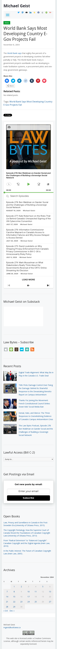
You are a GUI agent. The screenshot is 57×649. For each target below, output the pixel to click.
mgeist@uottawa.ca (12, 627)
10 (28, 591)
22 (14, 601)
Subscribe (28, 498)
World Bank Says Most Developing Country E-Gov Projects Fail (25, 33)
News (7, 23)
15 (14, 596)
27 (50, 601)
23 (21, 601)
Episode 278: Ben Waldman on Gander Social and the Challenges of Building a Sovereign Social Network (27, 205)
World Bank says (14, 53)
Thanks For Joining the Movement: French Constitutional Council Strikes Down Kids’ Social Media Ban (34, 403)
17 (28, 596)
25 (36, 601)
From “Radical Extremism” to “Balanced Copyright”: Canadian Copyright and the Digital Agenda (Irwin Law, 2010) (26, 543)
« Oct (5, 610)
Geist (16, 5)
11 (36, 591)
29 (14, 606)
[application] (28, 157)
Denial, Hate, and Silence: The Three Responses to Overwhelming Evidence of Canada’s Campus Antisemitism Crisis (36, 416)
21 (7, 601)
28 (7, 606)
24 (28, 601)
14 (7, 596)
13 (50, 591)
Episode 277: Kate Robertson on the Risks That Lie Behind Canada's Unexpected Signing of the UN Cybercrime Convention (28, 218)
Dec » (12, 610)
